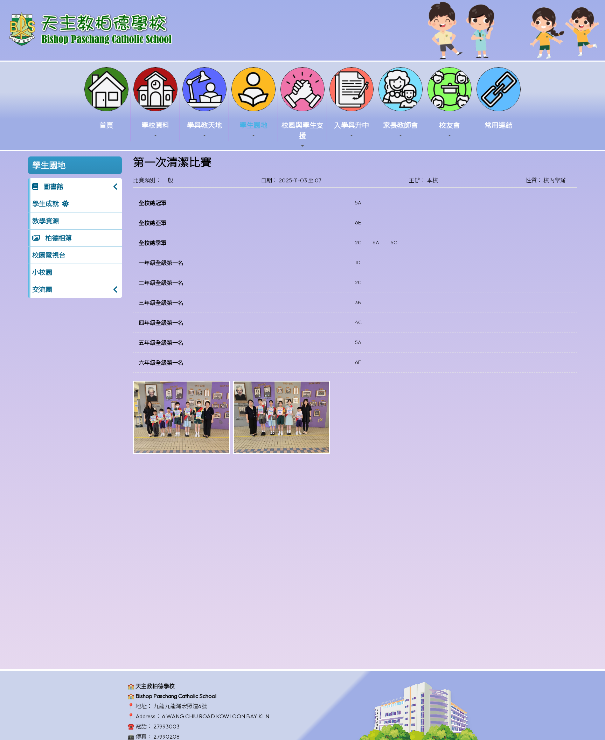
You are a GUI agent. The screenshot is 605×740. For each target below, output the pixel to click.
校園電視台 (48, 255)
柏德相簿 (58, 238)
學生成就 (45, 204)
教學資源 (45, 221)
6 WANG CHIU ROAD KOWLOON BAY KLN (215, 716)
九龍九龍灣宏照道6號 (180, 706)
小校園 (42, 272)
